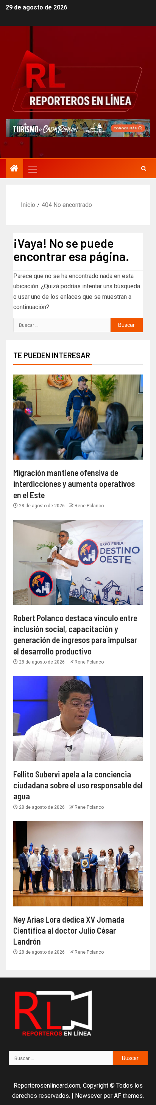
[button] (32, 168)
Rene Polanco (89, 505)
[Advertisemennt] (78, 127)
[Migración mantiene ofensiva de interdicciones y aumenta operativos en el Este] (78, 417)
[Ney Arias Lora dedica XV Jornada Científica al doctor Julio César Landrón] (78, 863)
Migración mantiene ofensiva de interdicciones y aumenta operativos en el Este (74, 484)
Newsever (88, 1095)
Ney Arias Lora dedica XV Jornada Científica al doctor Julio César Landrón (69, 930)
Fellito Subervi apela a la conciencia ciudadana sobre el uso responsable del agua (78, 785)
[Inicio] (14, 169)
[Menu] (32, 168)
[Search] (143, 169)
